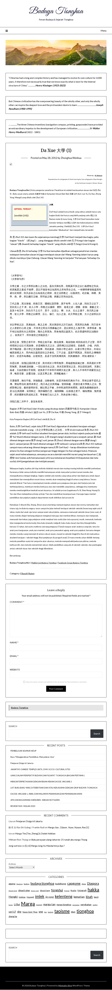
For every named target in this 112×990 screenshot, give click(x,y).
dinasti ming (13, 891)
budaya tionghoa (42, 883)
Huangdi (30, 897)
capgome (73, 883)
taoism (50, 912)
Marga (28, 903)
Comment (17, 601)
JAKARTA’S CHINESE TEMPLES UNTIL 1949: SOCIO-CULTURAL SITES (40, 769)
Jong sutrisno (15, 845)
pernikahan (86, 904)
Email (14, 656)
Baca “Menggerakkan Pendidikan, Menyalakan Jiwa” (32, 757)
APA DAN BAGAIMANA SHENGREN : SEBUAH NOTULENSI (35, 800)
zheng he (13, 916)
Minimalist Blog (65, 985)
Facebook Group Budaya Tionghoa (73, 563)
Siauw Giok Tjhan (29, 912)
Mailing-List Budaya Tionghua (43, 563)
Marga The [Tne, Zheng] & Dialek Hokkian (35, 833)
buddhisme (60, 883)
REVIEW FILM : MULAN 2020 (22, 806)
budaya (26, 884)
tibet (73, 912)
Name (14, 642)
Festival (66, 891)
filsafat (73, 890)
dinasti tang (45, 890)
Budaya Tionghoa (56, 11)
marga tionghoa (64, 904)
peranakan (75, 905)
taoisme (62, 911)
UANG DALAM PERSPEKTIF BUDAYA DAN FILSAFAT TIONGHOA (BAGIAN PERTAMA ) (47, 775)
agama (12, 883)
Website (15, 669)
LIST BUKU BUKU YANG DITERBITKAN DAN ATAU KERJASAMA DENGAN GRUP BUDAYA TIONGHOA (53, 788)
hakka (93, 889)
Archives (12, 864)
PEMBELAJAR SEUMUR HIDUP (23, 751)
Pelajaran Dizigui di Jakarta (21, 763)
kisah (89, 896)
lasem (11, 905)
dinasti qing (24, 890)
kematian (79, 896)
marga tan (49, 904)
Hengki (13, 896)
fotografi (81, 890)
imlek (39, 896)
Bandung (19, 884)
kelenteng (63, 896)
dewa (84, 884)
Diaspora (93, 883)
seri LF (12, 911)
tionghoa (85, 911)
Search (13, 726)
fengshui (57, 890)
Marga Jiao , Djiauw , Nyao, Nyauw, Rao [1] (68, 827)
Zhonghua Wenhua (71, 157)
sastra (95, 905)
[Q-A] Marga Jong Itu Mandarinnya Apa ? (45, 845)
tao (45, 912)
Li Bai (17, 904)
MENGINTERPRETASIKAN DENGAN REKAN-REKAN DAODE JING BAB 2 (41, 781)
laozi (96, 897)
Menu (103, 30)
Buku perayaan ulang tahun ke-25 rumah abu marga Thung (59, 839)
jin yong (50, 896)
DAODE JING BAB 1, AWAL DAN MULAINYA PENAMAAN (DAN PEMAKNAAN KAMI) (46, 794)
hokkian (22, 897)
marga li (39, 905)
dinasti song (35, 891)
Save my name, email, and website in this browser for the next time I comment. (56, 682)
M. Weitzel (98, 175)
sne (41, 911)
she (19, 911)
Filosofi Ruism (27, 573)
